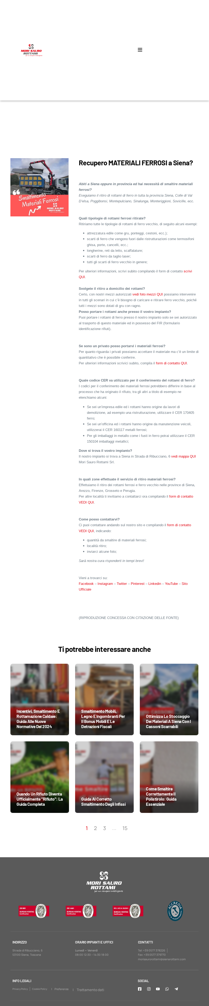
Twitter (122, 584)
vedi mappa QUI (183, 456)
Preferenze (61, 989)
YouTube (171, 584)
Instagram (105, 584)
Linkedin (154, 584)
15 (125, 828)
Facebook (86, 584)
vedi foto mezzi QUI (147, 294)
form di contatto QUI (171, 363)
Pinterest (138, 584)
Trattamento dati (90, 989)
